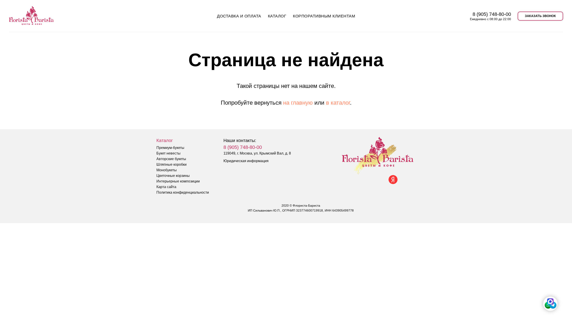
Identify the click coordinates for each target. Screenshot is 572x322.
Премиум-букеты (170, 148)
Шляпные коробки (171, 164)
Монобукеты (166, 170)
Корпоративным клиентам (324, 16)
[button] (540, 16)
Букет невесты (168, 153)
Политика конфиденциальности (182, 192)
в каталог (338, 102)
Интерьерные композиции (178, 181)
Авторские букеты (171, 159)
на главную (298, 102)
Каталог (277, 16)
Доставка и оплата (239, 16)
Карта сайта (166, 187)
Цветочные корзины (173, 176)
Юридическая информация (246, 161)
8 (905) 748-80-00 (492, 14)
